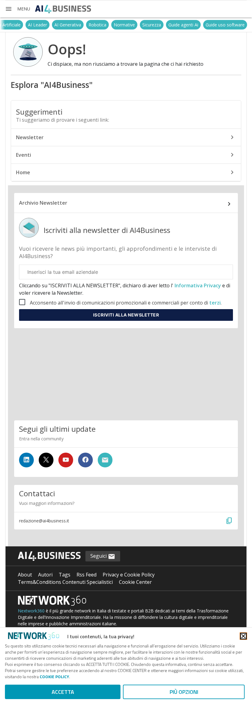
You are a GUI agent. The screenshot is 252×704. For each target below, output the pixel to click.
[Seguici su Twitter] (46, 460)
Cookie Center (135, 582)
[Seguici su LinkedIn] (26, 460)
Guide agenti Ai (183, 25)
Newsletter (30, 137)
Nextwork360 (31, 611)
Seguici (99, 556)
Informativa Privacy (197, 285)
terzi (215, 302)
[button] (17, 9)
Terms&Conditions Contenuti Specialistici (65, 582)
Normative (124, 25)
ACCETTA (63, 692)
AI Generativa (67, 25)
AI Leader (37, 25)
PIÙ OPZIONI (184, 692)
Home (23, 172)
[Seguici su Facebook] (85, 460)
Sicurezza (151, 25)
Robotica (97, 25)
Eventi (23, 154)
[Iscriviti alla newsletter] (105, 460)
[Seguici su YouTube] (65, 460)
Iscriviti (126, 314)
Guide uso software (225, 25)
